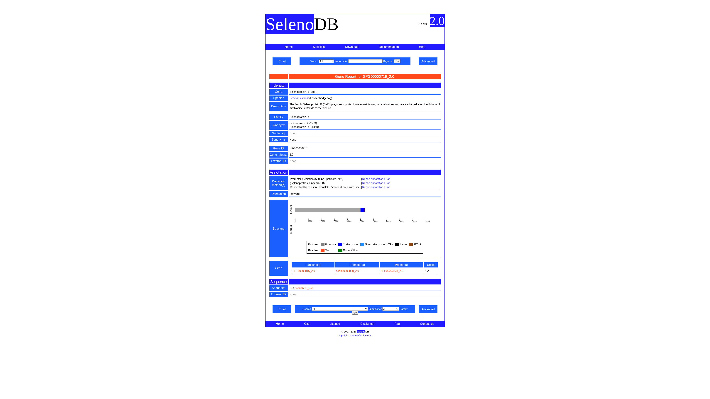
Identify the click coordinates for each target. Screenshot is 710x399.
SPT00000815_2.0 (304, 270)
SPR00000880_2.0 (347, 270)
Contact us (427, 323)
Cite (307, 323)
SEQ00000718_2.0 (301, 287)
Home (289, 46)
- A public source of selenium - (355, 335)
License (335, 323)
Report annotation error (376, 178)
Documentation (389, 46)
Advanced (428, 61)
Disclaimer (367, 323)
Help (422, 46)
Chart (282, 61)
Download (352, 46)
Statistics (319, 46)
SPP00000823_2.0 (392, 270)
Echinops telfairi (299, 98)
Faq (397, 323)
